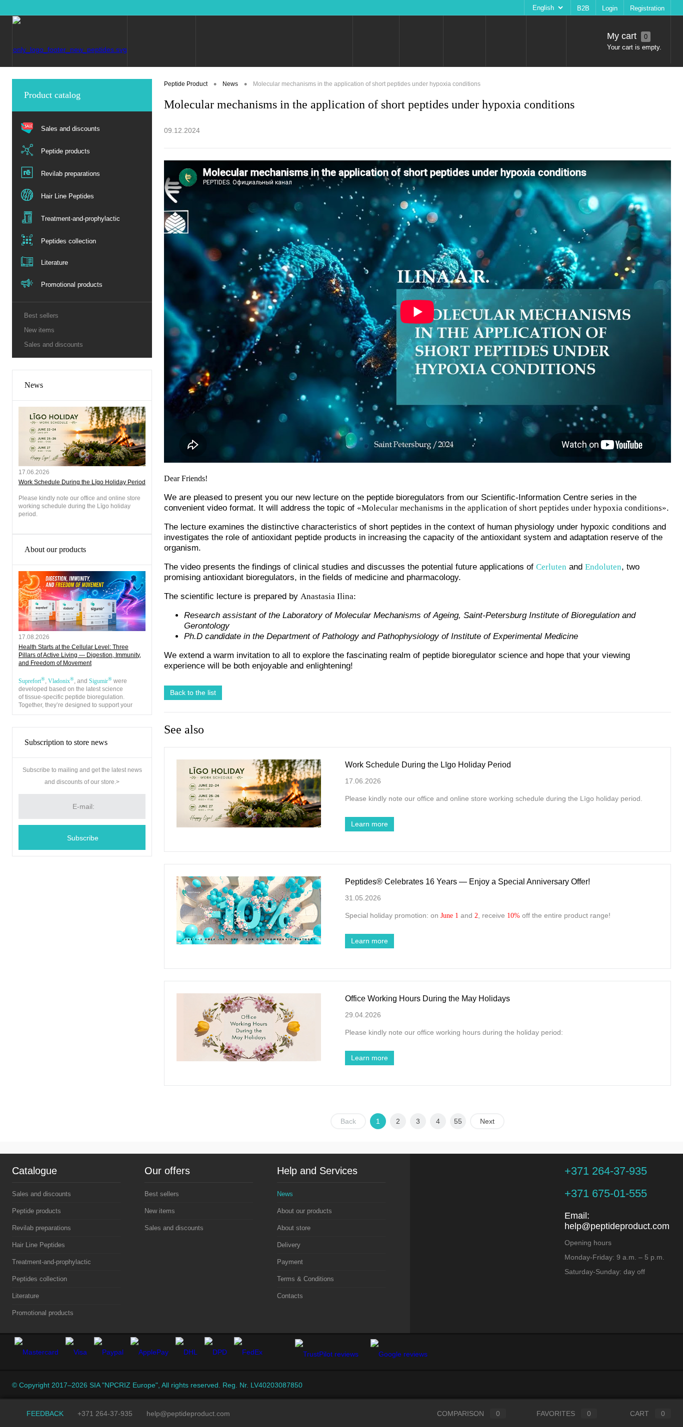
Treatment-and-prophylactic (51, 1262)
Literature (25, 1296)
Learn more (369, 824)
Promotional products (43, 1313)
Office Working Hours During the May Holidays (427, 998)
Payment (199, 7)
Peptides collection (39, 1279)
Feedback (44, 1414)
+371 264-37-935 (105, 1414)
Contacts (300, 7)
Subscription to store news (66, 742)
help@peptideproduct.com (617, 1226)
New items (39, 330)
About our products (72, 7)
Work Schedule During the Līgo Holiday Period (82, 482)
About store (125, 7)
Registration (647, 8)
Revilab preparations (41, 1228)
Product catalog (52, 95)
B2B (583, 8)
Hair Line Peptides (38, 1245)
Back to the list (193, 693)
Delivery (163, 7)
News (33, 385)
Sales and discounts (53, 344)
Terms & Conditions (249, 7)
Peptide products (36, 1211)
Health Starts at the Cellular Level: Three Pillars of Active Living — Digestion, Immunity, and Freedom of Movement (79, 655)
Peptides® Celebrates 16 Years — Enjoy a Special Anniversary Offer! (467, 881)
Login (610, 8)
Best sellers (41, 315)
